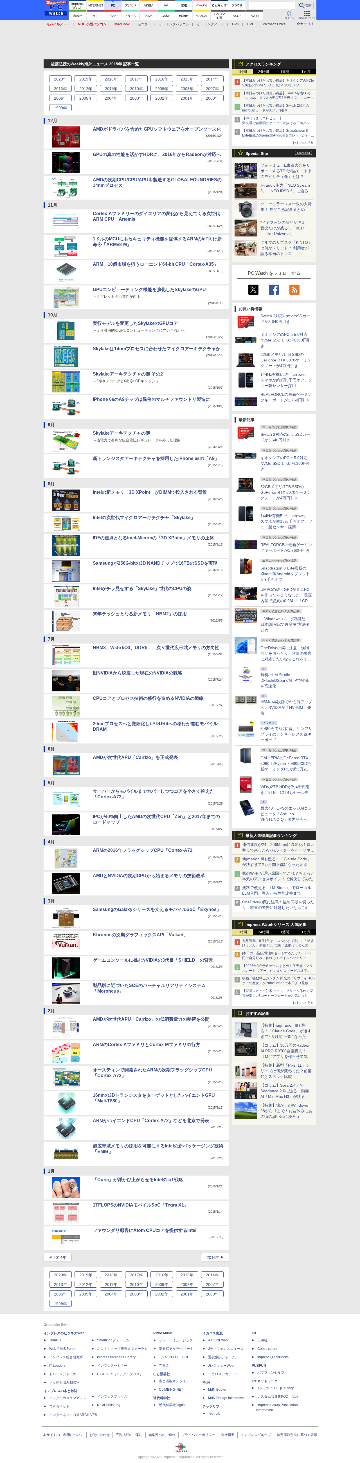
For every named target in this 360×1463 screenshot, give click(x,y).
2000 (212, 98)
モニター (144, 24)
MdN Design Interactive (226, 1398)
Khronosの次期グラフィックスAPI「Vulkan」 (140, 934)
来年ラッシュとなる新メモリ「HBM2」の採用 (140, 613)
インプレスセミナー (112, 1366)
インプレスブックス (112, 1397)
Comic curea (267, 1349)
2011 (111, 88)
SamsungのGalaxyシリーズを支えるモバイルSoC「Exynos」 (157, 909)
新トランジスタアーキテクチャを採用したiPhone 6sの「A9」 (156, 458)
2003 (136, 98)
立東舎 (164, 1366)
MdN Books (217, 1389)
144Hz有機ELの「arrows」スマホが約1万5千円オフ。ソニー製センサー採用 (286, 380)
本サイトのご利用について (63, 1435)
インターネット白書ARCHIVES (73, 1415)
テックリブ (210, 1406)
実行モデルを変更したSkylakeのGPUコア (135, 323)
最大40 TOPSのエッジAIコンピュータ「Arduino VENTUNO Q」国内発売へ (286, 814)
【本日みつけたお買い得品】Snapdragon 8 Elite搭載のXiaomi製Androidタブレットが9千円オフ (278, 135)
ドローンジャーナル (64, 1374)
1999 (60, 108)
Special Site (257, 153)
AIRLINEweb (218, 1340)
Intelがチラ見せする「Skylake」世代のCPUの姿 (142, 588)
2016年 (213, 1257)
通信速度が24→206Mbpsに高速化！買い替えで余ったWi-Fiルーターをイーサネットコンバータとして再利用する (278, 850)
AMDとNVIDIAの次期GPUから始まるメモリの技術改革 (149, 875)
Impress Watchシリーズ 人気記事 (276, 924)
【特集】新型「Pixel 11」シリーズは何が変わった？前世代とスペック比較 (286, 1071)
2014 (212, 79)
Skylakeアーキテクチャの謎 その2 (128, 374)
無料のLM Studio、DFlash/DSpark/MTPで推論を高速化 (284, 680)
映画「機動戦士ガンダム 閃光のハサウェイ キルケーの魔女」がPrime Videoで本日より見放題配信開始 (278, 983)
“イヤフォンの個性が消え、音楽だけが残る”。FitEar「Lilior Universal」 (284, 228)
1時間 (242, 72)
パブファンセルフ (270, 1373)
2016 (161, 79)
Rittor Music (163, 1333)
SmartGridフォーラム (113, 1340)
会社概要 (228, 1435)
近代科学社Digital (172, 1405)
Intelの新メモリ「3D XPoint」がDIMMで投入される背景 (150, 492)
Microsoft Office (274, 24)
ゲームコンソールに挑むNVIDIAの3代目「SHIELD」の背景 (153, 960)
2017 (136, 79)
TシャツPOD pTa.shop (275, 1388)
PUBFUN (259, 1366)
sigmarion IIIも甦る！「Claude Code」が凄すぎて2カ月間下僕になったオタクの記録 (276, 864)
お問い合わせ (99, 1435)
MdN (206, 1382)
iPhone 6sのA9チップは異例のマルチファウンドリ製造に (151, 399)
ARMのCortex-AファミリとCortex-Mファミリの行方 (146, 1044)
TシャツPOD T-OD (174, 1357)
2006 (60, 98)
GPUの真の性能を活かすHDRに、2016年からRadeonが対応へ (157, 154)
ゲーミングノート (210, 24)
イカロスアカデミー (223, 1374)
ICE (254, 1333)
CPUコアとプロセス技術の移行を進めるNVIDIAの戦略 (148, 698)
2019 (85, 79)
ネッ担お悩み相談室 (64, 1382)
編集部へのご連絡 (162, 1435)
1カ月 (306, 72)
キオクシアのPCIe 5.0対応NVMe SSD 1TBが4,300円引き (285, 340)
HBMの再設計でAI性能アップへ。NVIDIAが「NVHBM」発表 (286, 707)
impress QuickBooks (273, 1357)
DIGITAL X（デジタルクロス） (120, 1374)
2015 (187, 79)
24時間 (263, 72)
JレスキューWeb (221, 1366)
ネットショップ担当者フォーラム (122, 1349)
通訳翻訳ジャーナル (223, 1357)
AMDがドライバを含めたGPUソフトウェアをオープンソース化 (157, 129)
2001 (187, 98)
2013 (60, 88)
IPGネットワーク (265, 1381)
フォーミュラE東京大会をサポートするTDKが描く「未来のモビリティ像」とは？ (286, 171)
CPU (251, 24)
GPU (235, 24)
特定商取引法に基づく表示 (297, 1435)
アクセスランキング (263, 64)
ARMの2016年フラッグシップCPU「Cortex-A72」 (145, 850)
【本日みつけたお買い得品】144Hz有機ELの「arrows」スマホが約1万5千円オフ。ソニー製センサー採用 (278, 98)
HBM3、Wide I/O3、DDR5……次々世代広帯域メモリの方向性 (156, 647)
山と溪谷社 (161, 1374)
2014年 (59, 1257)
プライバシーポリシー (198, 1435)
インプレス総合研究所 (66, 1357)
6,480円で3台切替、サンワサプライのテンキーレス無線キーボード (286, 734)
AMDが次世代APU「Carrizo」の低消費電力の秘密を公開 (151, 1019)
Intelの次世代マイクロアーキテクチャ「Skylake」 (144, 517)
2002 (161, 98)
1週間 (284, 72)
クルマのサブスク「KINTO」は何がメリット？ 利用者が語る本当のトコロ (286, 248)
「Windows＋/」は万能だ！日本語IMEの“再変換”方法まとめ (285, 624)
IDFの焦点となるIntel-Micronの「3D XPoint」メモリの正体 (153, 537)
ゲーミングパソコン (174, 24)
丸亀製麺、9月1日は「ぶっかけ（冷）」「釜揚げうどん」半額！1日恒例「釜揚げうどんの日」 (278, 945)
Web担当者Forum (62, 1349)
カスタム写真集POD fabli (277, 1397)
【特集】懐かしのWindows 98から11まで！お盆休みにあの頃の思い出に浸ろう (286, 1111)
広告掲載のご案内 (129, 1435)
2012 (85, 88)
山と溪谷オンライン (174, 1381)
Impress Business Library (116, 1357)
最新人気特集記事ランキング (271, 835)
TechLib (214, 1413)
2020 (60, 79)
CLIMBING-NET (171, 1389)
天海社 (262, 1340)
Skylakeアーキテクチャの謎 (121, 433)
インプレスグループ (255, 1435)
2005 (85, 98)
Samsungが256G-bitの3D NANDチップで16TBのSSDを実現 (155, 563)
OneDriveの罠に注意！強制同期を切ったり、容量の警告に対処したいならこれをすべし (278, 907)
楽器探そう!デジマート (176, 1349)
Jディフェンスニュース (226, 1349)
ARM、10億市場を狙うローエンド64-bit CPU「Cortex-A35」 (155, 264)
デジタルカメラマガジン (67, 1398)
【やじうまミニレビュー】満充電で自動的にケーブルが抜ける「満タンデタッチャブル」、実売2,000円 (277, 123)
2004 (111, 98)
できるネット (59, 1406)
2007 (212, 88)
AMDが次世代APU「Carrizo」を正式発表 (135, 757)
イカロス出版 (212, 1333)
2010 (136, 88)
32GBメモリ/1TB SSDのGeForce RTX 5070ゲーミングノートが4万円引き (285, 360)
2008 (187, 88)
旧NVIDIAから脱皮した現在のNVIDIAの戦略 (137, 673)
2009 (161, 88)
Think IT (55, 1340)
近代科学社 (161, 1398)
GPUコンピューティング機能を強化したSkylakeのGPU (149, 289)
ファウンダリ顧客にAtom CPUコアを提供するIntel (144, 1230)
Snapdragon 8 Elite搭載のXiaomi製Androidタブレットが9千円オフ (285, 574)
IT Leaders (57, 1366)
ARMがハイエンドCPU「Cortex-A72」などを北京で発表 (151, 1120)
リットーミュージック (176, 1340)
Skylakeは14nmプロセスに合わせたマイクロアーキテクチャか (156, 348)
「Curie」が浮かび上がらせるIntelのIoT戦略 (138, 1179)
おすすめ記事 (257, 1013)
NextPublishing (108, 1405)
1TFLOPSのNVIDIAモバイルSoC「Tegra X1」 (140, 1205)
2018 (111, 79)
